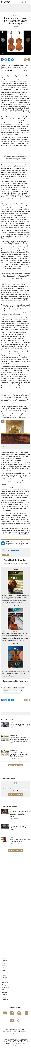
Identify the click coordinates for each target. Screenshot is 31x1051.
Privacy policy (10, 1033)
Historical (21, 687)
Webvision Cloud (19, 1046)
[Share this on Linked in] (9, 59)
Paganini (15, 690)
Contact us (5, 999)
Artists (4, 958)
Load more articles (15, 765)
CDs (7, 565)
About (4, 997)
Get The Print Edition (8, 972)
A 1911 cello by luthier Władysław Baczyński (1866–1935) (20, 840)
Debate (4, 975)
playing (17, 563)
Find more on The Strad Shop (15, 681)
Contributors (21, 1029)
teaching (23, 563)
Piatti (20, 690)
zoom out (7, 32)
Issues (3, 963)
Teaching (15, 605)
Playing (15, 569)
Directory (4, 977)
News (3, 965)
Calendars (15, 643)
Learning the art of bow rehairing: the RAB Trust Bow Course (19, 827)
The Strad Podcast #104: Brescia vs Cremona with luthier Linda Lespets (20, 725)
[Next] (28, 40)
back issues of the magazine (22, 565)
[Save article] (28, 59)
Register (19, 794)
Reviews (4, 980)
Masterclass (5, 1002)
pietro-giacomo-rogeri (9, 692)
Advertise (4, 989)
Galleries (15, 687)
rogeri (18, 692)
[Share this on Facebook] (2, 59)
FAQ (23, 1033)
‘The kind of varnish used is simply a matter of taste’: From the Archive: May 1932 (19, 754)
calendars (10, 565)
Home (3, 955)
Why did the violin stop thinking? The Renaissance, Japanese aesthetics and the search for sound (20, 813)
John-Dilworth (7, 690)
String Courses (6, 987)
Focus (9, 687)
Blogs (11, 809)
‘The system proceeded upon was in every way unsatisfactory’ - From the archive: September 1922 (20, 740)
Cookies (18, 1033)
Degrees (4, 994)
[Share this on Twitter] (5, 59)
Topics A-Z (16, 1031)
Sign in (8, 56)
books (27, 563)
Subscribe (5, 982)
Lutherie (15, 15)
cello (4, 687)
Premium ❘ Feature (15, 735)
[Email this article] (12, 59)
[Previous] (3, 40)
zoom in (4, 32)
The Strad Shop (23, 534)
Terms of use (24, 1031)
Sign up (5, 554)
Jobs (3, 970)
